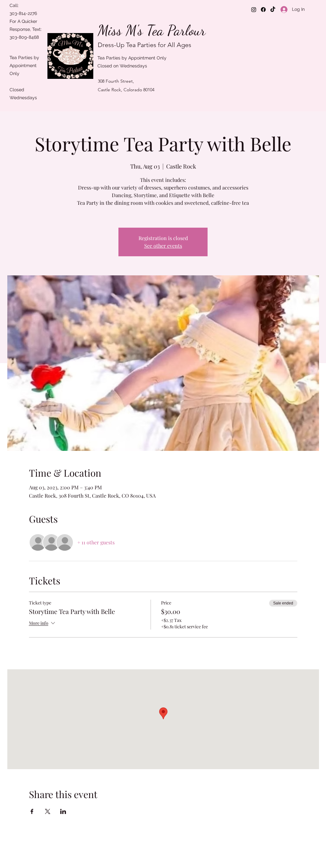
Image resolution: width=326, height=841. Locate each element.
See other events (163, 245)
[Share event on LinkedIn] (63, 811)
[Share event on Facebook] (32, 811)
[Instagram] (254, 9)
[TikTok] (273, 9)
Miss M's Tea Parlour (152, 30)
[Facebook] (263, 9)
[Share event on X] (48, 811)
